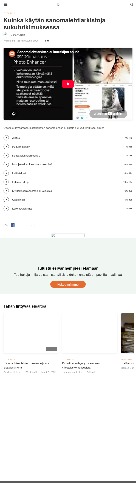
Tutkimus (9, 13)
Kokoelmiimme (68, 284)
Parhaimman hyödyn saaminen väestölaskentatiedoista (81, 365)
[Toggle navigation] (6, 4)
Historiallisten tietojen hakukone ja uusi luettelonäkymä (27, 365)
